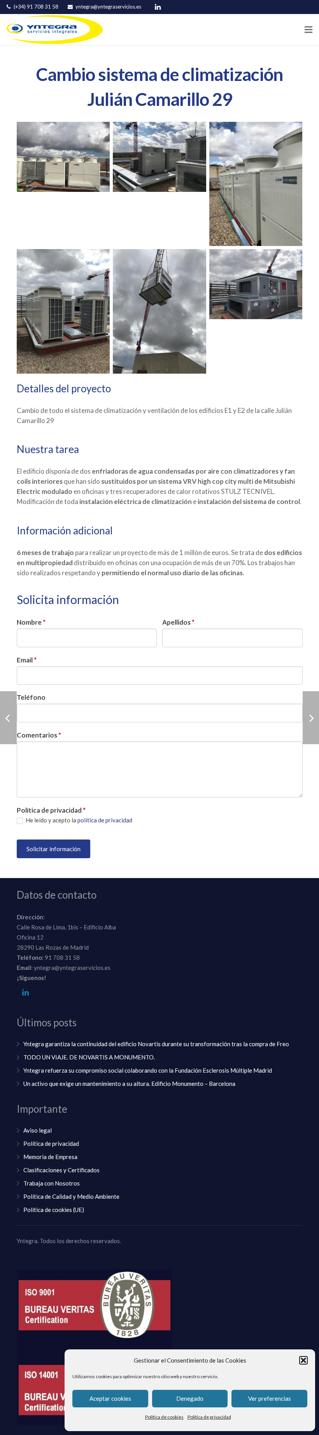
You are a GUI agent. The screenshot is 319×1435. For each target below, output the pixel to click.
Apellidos (178, 622)
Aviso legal (37, 1130)
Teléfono (31, 697)
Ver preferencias (269, 1398)
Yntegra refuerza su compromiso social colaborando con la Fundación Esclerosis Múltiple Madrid (147, 1070)
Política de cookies (164, 1417)
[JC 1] (63, 156)
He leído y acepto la (78, 820)
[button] (303, 1360)
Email (27, 660)
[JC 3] (256, 184)
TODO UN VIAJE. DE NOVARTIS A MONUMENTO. (89, 1057)
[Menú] (308, 29)
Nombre (31, 622)
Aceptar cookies (110, 1398)
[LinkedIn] (158, 7)
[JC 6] (256, 284)
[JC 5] (159, 311)
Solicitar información (53, 848)
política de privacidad (104, 820)
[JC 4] (63, 311)
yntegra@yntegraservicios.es (108, 7)
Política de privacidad (209, 1417)
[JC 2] (159, 156)
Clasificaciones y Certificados (61, 1169)
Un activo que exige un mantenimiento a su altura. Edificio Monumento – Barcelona (129, 1083)
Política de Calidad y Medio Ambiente (71, 1196)
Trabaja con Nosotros (51, 1183)
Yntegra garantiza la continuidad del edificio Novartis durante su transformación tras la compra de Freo (156, 1043)
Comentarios (39, 735)
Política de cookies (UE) (53, 1209)
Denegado (189, 1398)
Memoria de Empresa (50, 1156)
